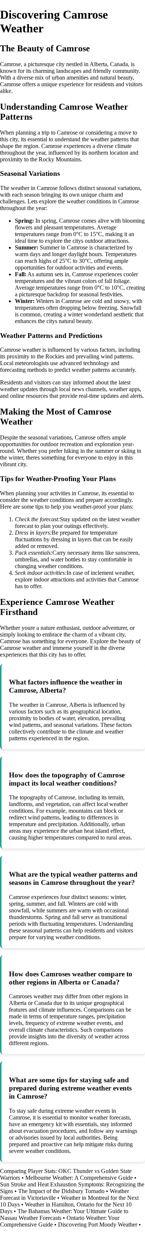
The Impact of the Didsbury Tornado (61, 1191)
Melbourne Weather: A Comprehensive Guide (79, 1178)
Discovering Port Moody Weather (97, 1224)
